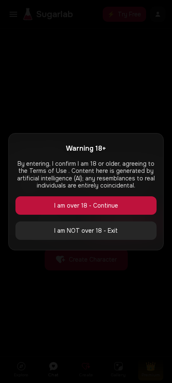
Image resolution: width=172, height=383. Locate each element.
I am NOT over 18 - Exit (86, 230)
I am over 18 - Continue (86, 205)
